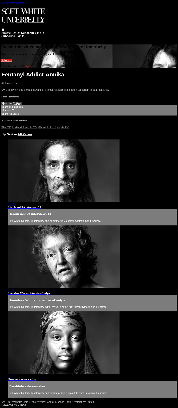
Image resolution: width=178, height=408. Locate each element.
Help (26, 401)
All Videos (6, 83)
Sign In (20, 36)
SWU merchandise (11, 401)
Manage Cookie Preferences (71, 401)
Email (19, 103)
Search (16, 32)
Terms (32, 401)
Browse (6, 32)
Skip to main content (12, 2)
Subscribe (6, 60)
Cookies (50, 401)
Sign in (39, 32)
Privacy (40, 401)
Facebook (7, 103)
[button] (3, 29)
